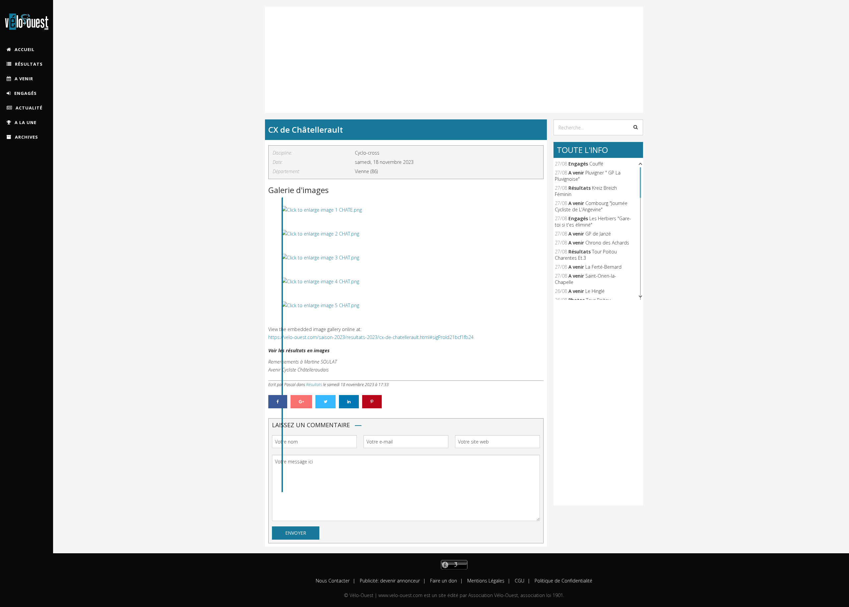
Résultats (314, 384)
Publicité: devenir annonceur (389, 580)
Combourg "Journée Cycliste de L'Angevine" (591, 206)
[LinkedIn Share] (349, 401)
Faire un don (443, 580)
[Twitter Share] (325, 401)
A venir (576, 172)
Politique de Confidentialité (562, 580)
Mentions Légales (485, 580)
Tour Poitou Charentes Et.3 (586, 254)
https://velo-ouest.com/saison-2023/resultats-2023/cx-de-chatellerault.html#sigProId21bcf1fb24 (371, 337)
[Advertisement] (454, 53)
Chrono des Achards (607, 242)
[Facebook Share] (277, 401)
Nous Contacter (333, 580)
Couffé (596, 164)
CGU (518, 580)
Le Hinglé (595, 291)
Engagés (578, 164)
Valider (635, 127)
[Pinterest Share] (372, 401)
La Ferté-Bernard (603, 267)
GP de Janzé (598, 234)
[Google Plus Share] (301, 401)
